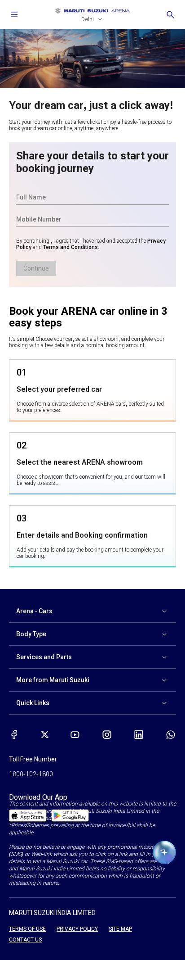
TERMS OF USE (27, 929)
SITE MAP (120, 929)
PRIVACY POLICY (77, 929)
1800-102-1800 (31, 774)
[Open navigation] (14, 14)
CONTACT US (25, 940)
